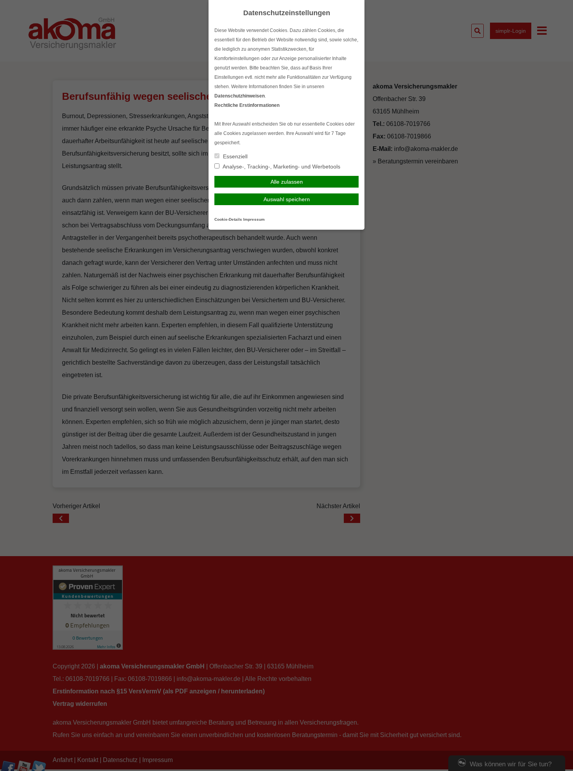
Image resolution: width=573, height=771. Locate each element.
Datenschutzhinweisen (239, 96)
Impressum (254, 219)
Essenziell (234, 156)
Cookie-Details (228, 219)
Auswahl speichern (287, 199)
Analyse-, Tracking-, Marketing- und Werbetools (280, 166)
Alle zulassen (287, 182)
